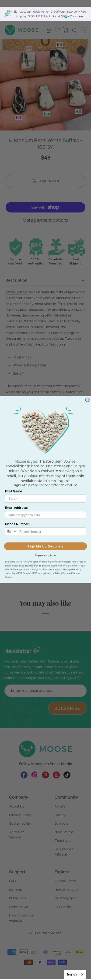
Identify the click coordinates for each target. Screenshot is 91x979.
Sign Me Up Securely (45, 546)
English (71, 974)
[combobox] (75, 974)
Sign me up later (45, 555)
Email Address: (16, 507)
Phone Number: (17, 524)
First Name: (14, 491)
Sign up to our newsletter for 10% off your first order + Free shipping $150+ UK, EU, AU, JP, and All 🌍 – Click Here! (50, 14)
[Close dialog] (87, 400)
